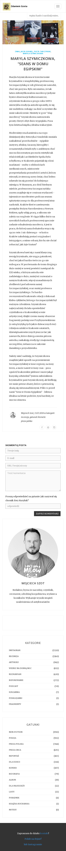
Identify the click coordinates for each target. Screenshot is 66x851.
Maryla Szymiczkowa (33, 53)
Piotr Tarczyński (42, 51)
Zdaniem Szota (19, 6)
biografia (14, 774)
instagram (14, 650)
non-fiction (15, 732)
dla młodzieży (17, 786)
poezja (12, 738)
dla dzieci (14, 762)
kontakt (44, 833)
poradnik (14, 798)
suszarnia (14, 692)
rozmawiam (15, 674)
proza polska (26, 421)
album (12, 780)
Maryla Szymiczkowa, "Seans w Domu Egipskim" (33, 63)
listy (11, 792)
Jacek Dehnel (27, 51)
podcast (13, 686)
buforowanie (16, 680)
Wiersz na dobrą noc (20, 668)
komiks (13, 768)
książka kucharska (19, 804)
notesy (13, 810)
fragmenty (15, 704)
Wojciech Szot (27, 413)
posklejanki (15, 698)
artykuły (14, 662)
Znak (17, 51)
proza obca (15, 750)
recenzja (25, 417)
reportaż (14, 756)
